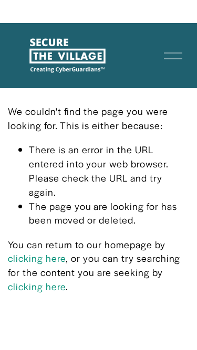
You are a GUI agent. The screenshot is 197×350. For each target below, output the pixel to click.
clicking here (37, 257)
